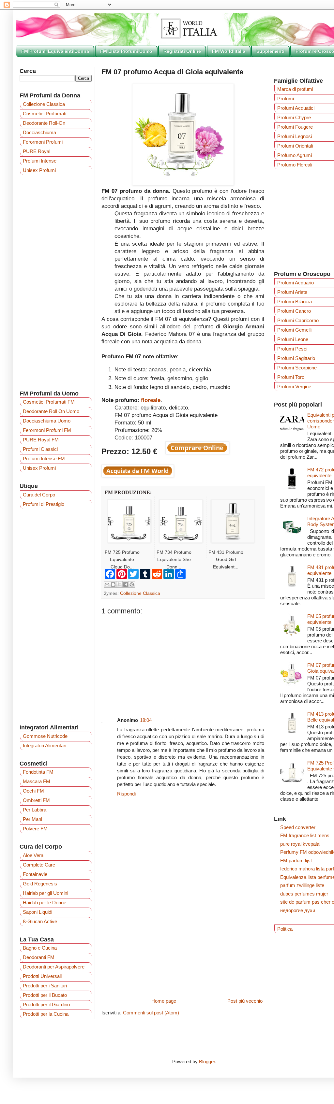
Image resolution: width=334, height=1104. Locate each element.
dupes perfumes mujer (304, 893)
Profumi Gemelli (294, 330)
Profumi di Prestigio (43, 504)
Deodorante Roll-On (44, 123)
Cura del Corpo (39, 494)
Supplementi (270, 51)
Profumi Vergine (294, 386)
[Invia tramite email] (107, 584)
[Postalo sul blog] (113, 584)
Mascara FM (36, 781)
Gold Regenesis (40, 883)
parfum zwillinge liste (302, 885)
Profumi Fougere (295, 127)
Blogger (207, 1061)
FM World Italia (228, 51)
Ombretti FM (36, 800)
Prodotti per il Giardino (46, 1004)
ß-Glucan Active (40, 921)
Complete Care (39, 864)
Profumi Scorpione (297, 367)
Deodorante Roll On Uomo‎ (51, 411)
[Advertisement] (182, 661)
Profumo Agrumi (294, 155)
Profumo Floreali (294, 164)
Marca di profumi (295, 89)
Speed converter (297, 827)
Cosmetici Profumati (44, 113)
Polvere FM (35, 828)
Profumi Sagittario (296, 358)
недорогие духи (297, 910)
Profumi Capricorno (298, 320)
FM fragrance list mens (304, 835)
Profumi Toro (290, 377)
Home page (163, 1001)
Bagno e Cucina (40, 948)
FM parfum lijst (296, 860)
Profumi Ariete (292, 292)
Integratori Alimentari (44, 745)
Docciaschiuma (39, 132)
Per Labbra (34, 809)
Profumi (285, 98)
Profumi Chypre (294, 117)
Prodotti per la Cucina (45, 1014)
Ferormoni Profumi (43, 142)
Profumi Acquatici (295, 108)
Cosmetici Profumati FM (49, 402)
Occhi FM (33, 791)
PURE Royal (36, 151)
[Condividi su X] (119, 584)
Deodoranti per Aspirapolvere (53, 966)
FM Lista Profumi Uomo (126, 51)
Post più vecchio (245, 1001)
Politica (285, 929)
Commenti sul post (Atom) (151, 1012)
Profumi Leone (292, 339)
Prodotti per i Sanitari (45, 985)
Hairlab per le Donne (44, 902)
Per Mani (32, 819)
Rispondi (126, 793)
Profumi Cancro (294, 311)
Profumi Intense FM (44, 458)
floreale (150, 400)
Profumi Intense (39, 161)
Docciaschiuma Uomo (46, 420)
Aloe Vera (33, 855)
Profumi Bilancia (294, 301)
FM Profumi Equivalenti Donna (55, 51)
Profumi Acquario (295, 282)
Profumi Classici (40, 449)
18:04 (146, 720)
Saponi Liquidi (37, 912)
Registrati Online (182, 51)
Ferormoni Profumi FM (47, 430)
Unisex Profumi (39, 170)
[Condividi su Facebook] (125, 584)
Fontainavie (35, 874)
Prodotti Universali (42, 976)
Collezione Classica (140, 593)
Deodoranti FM (38, 957)
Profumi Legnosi (294, 136)
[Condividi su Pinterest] (132, 584)
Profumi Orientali (295, 146)
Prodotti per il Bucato (45, 995)
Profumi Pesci (292, 348)
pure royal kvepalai (300, 844)
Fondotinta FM (38, 772)
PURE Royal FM (41, 439)
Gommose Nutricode (45, 736)
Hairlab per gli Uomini (45, 893)
